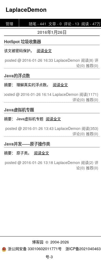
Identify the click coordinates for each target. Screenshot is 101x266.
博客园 (37, 242)
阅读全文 (44, 50)
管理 (9, 23)
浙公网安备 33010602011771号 (35, 248)
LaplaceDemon (26, 9)
